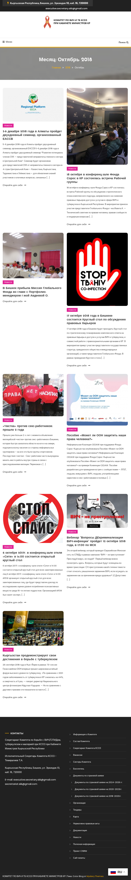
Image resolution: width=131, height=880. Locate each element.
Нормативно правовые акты (86, 823)
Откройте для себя (13, 185)
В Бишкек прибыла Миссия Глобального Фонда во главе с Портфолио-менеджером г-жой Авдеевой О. (32, 292)
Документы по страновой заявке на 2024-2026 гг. (99, 782)
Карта (76, 816)
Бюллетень (78, 768)
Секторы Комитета (82, 761)
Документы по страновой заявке (88, 775)
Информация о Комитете (85, 734)
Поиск (122, 42)
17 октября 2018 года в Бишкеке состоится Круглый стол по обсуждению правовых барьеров (96, 320)
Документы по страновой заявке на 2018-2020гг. (98, 796)
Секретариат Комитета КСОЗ (87, 748)
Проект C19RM (80, 851)
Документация (80, 830)
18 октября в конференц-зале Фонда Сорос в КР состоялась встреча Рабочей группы (96, 178)
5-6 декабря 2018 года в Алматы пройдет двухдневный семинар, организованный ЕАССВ (32, 135)
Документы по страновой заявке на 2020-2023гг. (98, 789)
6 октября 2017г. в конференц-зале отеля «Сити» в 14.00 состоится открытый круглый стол (32, 557)
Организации (79, 802)
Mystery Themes (95, 876)
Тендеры (77, 809)
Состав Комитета (81, 741)
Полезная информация (84, 844)
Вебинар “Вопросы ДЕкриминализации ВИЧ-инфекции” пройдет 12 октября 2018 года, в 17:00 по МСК (96, 541)
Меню (9, 41)
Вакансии (77, 755)
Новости (8, 125)
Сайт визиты (79, 857)
